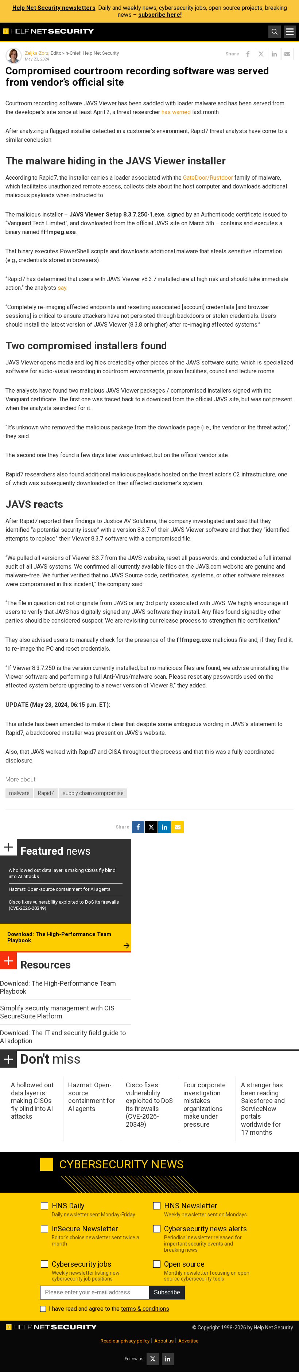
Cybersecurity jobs (81, 1264)
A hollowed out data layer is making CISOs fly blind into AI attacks (32, 1100)
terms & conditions (145, 1308)
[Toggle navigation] (290, 32)
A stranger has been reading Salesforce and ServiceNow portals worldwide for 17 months (263, 1108)
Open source (184, 1264)
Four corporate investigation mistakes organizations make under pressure (204, 1104)
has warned (176, 112)
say (62, 287)
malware (19, 793)
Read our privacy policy (125, 1341)
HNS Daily (68, 1205)
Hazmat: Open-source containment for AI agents (59, 889)
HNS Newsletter (190, 1205)
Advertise (188, 1341)
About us (164, 1341)
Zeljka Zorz (36, 53)
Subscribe (167, 1292)
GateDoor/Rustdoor (208, 177)
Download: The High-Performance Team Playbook (59, 937)
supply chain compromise (93, 793)
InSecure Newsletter (85, 1228)
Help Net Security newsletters (54, 7)
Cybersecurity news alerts (205, 1228)
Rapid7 (46, 793)
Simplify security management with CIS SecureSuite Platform (57, 1012)
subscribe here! (160, 14)
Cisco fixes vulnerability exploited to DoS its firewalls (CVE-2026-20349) (149, 1104)
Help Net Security (273, 1327)
